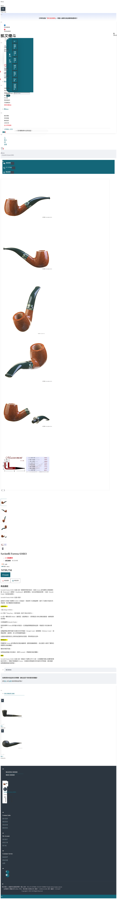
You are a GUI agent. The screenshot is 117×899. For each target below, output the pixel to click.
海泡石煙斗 (15, 60)
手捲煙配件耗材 (15, 87)
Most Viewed (10, 775)
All (14, 41)
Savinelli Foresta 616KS (8, 155)
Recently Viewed (11, 772)
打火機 (15, 80)
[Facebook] (7, 872)
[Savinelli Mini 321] (11, 744)
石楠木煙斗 (15, 53)
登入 (5, 681)
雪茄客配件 (15, 46)
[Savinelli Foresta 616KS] (5, 784)
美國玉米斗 (15, 67)
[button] (5, 580)
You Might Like (9, 693)
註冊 (10, 681)
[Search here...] (5, 39)
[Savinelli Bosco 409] (11, 713)
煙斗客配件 (15, 74)
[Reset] (3, 9)
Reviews (8, 669)
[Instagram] (7, 875)
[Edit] (1, 14)
